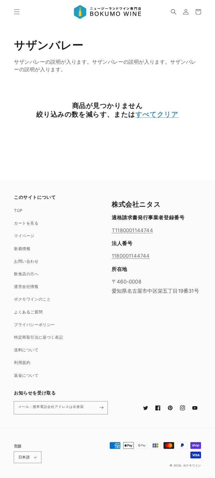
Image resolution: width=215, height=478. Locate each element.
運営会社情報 (26, 286)
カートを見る (26, 223)
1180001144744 (131, 256)
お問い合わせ (26, 261)
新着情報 (22, 248)
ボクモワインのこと (32, 299)
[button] (17, 12)
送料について (26, 349)
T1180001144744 (132, 230)
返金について (26, 375)
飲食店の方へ (26, 273)
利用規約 (22, 362)
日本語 (24, 457)
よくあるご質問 (28, 312)
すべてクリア (157, 114)
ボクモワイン (192, 465)
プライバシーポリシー (34, 324)
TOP (18, 210)
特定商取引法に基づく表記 (38, 337)
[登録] (101, 407)
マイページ (24, 235)
